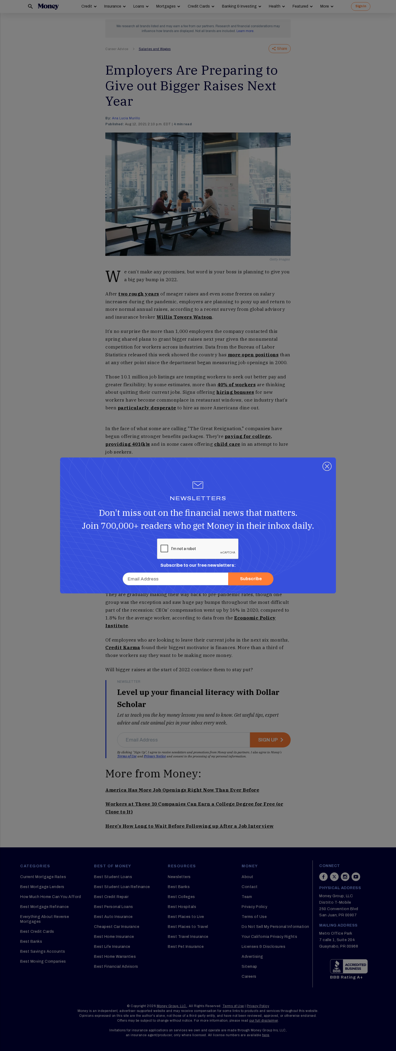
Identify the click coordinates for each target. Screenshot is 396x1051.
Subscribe (251, 579)
